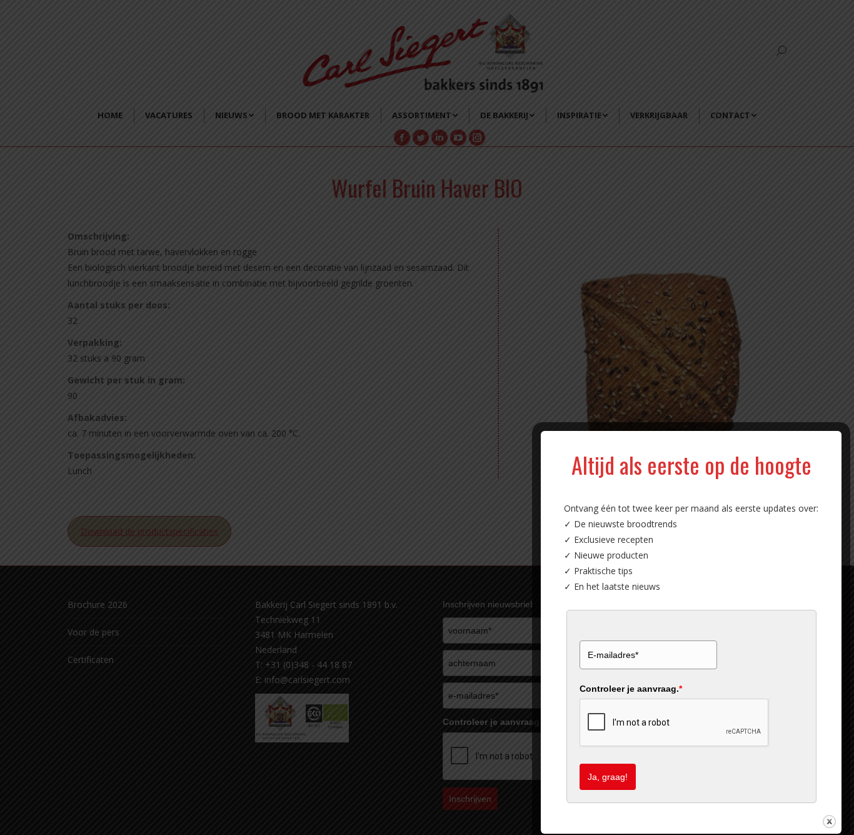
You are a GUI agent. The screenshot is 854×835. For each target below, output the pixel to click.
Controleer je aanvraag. (631, 689)
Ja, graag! (608, 777)
